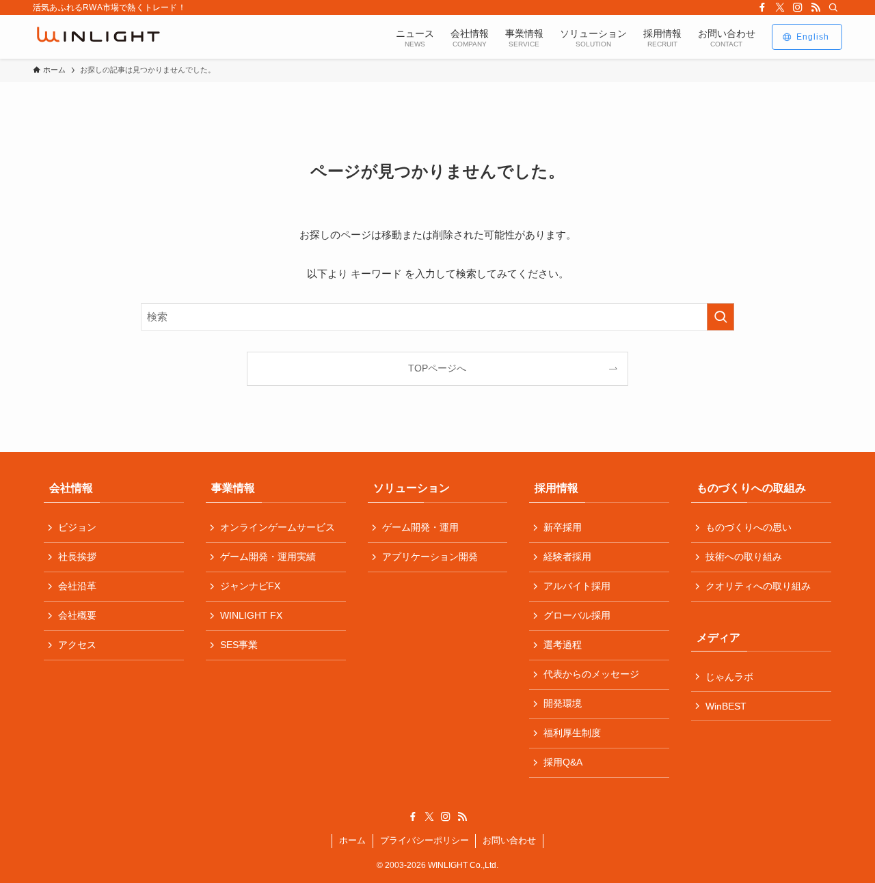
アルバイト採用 (576, 585)
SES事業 (239, 644)
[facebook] (762, 7)
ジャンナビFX (250, 585)
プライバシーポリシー (424, 840)
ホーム (352, 840)
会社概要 (77, 615)
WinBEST (725, 706)
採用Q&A (562, 762)
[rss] (815, 7)
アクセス (77, 644)
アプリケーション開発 (430, 556)
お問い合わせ (509, 840)
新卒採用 (562, 527)
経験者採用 (567, 556)
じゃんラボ (729, 676)
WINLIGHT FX (251, 615)
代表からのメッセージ (591, 674)
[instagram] (798, 7)
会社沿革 (77, 585)
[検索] (833, 7)
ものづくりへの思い (748, 527)
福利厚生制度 (572, 732)
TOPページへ (437, 368)
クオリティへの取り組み (758, 585)
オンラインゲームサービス (277, 527)
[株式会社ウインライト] (98, 37)
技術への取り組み (743, 556)
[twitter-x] (780, 7)
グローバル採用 (576, 615)
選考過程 (562, 644)
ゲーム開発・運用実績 (268, 556)
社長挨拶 (77, 556)
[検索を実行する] (720, 317)
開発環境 (562, 703)
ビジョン (77, 527)
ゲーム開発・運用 (420, 527)
